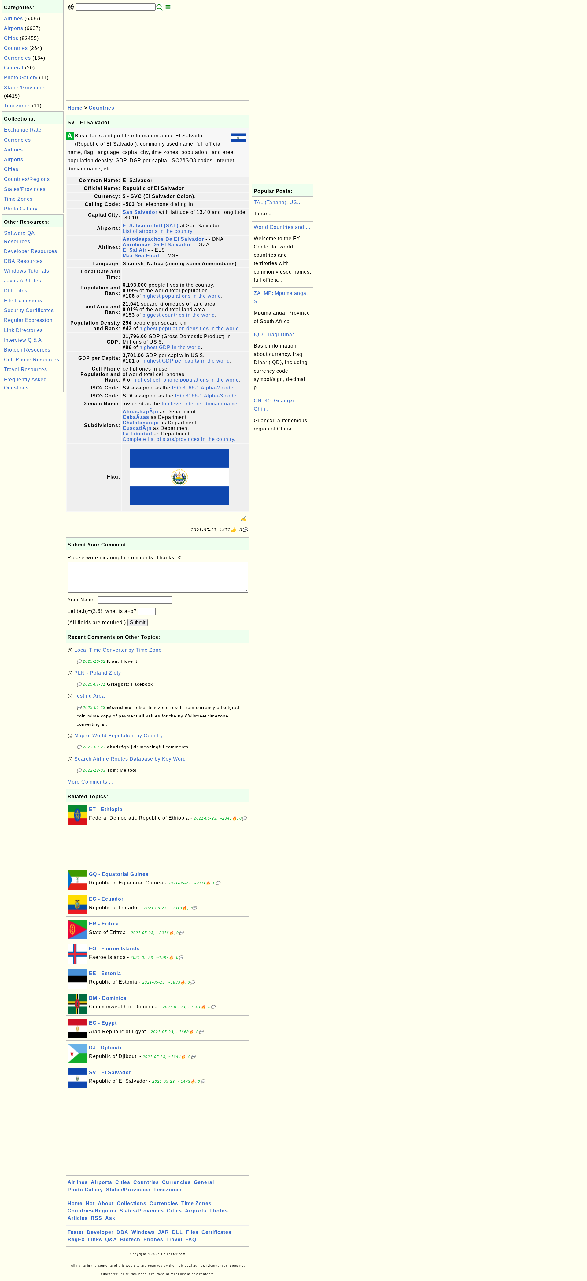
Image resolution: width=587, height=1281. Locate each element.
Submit (137, 622)
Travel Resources (25, 369)
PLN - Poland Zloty (97, 673)
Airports (13, 28)
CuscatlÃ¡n (137, 428)
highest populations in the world (181, 296)
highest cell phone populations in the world (186, 379)
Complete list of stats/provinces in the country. (179, 439)
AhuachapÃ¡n (140, 411)
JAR (163, 1232)
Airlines (13, 18)
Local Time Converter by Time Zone (118, 650)
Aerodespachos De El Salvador (163, 239)
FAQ (190, 1239)
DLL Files (16, 290)
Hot (90, 1203)
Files (192, 1232)
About (106, 1203)
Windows (143, 1232)
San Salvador (140, 212)
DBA (122, 1232)
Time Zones (18, 199)
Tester (76, 1232)
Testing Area (89, 695)
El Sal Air (134, 250)
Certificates (216, 1232)
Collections (131, 1203)
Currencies (17, 58)
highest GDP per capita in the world (186, 360)
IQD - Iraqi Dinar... (276, 334)
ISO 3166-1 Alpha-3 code (206, 395)
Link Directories (23, 330)
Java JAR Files (22, 280)
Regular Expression (28, 320)
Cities (11, 38)
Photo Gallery (21, 77)
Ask (110, 1218)
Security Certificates (29, 310)
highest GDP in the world (170, 347)
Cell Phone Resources (31, 359)
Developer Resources (30, 251)
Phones (153, 1239)
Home (75, 107)
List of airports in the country (157, 231)
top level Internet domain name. (200, 403)
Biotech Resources (27, 349)
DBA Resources (23, 261)
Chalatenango (141, 422)
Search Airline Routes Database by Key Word (130, 759)
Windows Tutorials (26, 271)
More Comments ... (90, 781)
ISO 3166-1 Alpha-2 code (203, 387)
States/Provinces (25, 87)
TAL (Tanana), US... (278, 202)
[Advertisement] (33, 485)
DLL (177, 1232)
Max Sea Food (141, 255)
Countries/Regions (27, 179)
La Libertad (137, 433)
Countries (16, 48)
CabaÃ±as (136, 417)
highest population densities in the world (189, 328)
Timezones (17, 105)
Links (95, 1239)
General (14, 67)
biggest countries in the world (178, 315)
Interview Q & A (23, 340)
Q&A (111, 1239)
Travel (174, 1239)
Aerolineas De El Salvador (157, 244)
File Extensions (23, 300)
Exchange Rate (23, 129)
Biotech (130, 1239)
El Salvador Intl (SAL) (151, 225)
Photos (218, 1210)
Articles (78, 1218)
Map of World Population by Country (118, 735)
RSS (96, 1218)
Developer (100, 1232)
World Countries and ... (282, 227)
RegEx (76, 1239)
